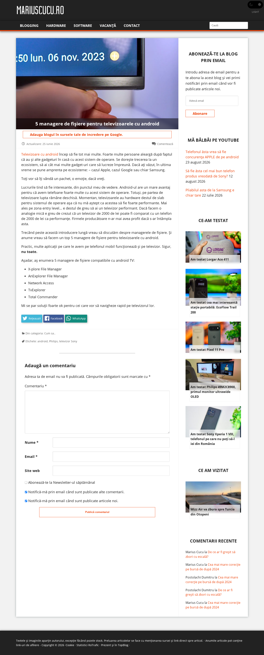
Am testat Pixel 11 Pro (207, 350)
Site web (32, 470)
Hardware (56, 25)
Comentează (165, 144)
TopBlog (123, 645)
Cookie (70, 645)
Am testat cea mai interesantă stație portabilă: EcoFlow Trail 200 (214, 307)
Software (83, 25)
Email (31, 456)
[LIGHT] (255, 5)
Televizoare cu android (39, 154)
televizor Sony (68, 341)
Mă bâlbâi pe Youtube (213, 140)
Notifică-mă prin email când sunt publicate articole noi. (73, 500)
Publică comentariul (97, 512)
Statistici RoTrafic (88, 645)
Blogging (29, 25)
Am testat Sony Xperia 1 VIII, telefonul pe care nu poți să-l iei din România (213, 439)
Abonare (200, 113)
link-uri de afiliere (27, 645)
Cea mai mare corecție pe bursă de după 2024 (213, 566)
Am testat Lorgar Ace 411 (210, 259)
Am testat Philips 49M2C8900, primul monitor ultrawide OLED (213, 392)
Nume (31, 442)
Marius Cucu (195, 552)
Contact (132, 25)
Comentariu (36, 386)
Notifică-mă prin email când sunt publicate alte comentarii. (76, 492)
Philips (53, 341)
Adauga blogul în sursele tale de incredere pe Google (76, 134)
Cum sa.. (49, 333)
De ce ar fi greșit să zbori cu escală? (209, 592)
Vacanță (108, 25)
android (42, 341)
